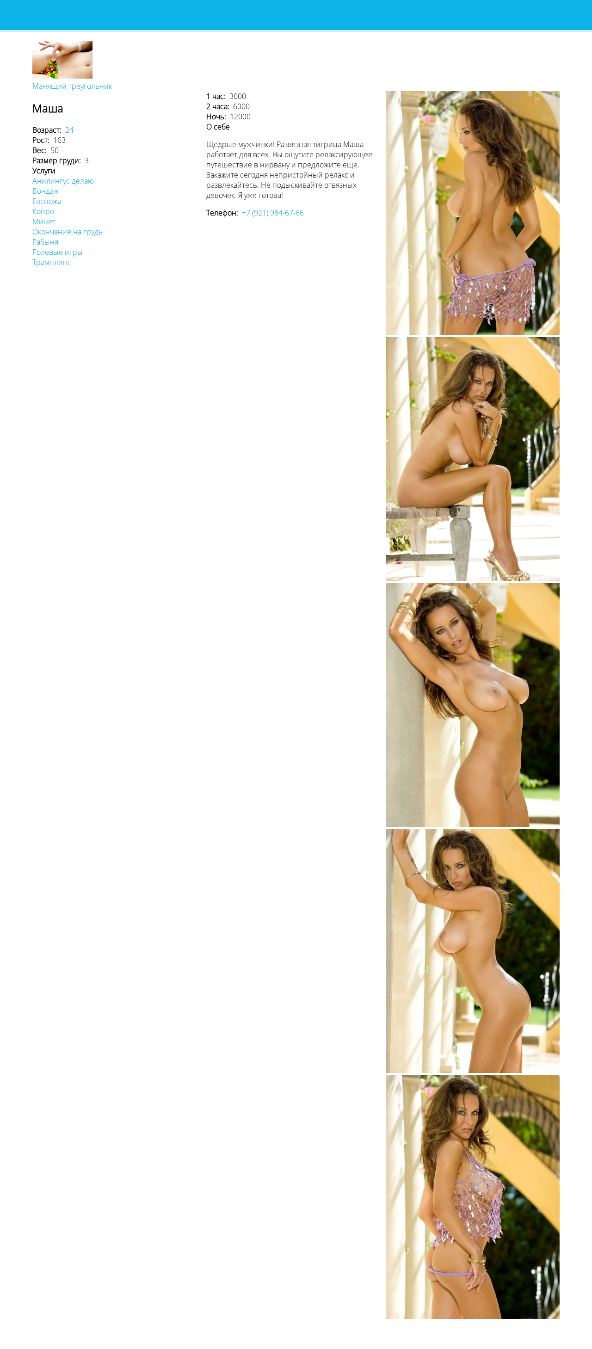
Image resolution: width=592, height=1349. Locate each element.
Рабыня (45, 242)
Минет (44, 221)
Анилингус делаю (63, 181)
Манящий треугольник (72, 86)
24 (69, 130)
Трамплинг (51, 262)
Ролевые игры (57, 252)
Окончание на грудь (67, 232)
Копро (43, 211)
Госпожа (47, 201)
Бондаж (45, 191)
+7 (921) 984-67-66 (273, 213)
